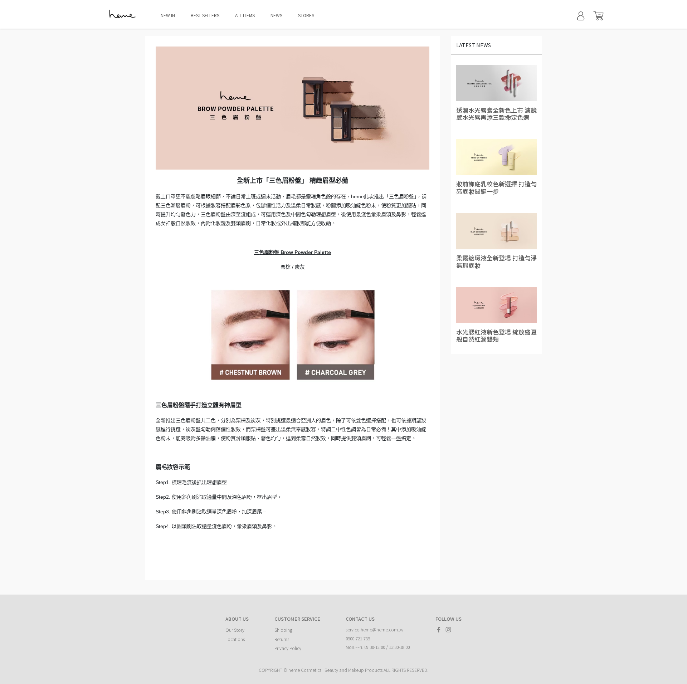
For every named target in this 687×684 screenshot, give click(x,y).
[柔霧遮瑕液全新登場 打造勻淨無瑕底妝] (496, 231)
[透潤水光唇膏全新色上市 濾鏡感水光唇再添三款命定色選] (496, 83)
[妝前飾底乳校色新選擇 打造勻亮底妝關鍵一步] (496, 157)
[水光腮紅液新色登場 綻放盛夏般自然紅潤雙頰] (496, 305)
